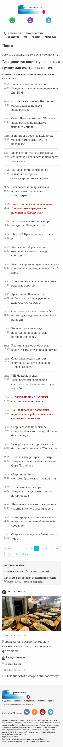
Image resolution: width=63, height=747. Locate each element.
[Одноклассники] (35, 712)
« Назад (8, 548)
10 (57, 548)
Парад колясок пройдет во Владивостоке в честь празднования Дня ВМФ (35, 88)
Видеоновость (16, 657)
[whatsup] (12, 20)
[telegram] (48, 20)
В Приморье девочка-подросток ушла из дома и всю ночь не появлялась (32, 140)
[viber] (30, 20)
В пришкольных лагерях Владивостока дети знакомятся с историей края (32, 491)
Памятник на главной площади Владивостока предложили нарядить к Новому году (31, 208)
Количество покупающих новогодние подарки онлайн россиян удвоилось (29, 332)
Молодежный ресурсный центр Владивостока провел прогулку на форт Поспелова (33, 461)
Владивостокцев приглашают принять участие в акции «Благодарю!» (30, 191)
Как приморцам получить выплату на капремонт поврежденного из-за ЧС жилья (35, 268)
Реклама (42, 700)
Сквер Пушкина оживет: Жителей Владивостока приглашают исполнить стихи (33, 122)
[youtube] (43, 712)
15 (17, 554)
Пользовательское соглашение (18, 704)
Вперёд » (27, 554)
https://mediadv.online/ (10, 737)
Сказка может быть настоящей (26, 571)
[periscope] (50, 712)
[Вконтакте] (27, 712)
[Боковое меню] (4, 33)
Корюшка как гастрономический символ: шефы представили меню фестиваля (26, 646)
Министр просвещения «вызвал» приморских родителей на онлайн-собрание (33, 521)
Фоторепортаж (17, 591)
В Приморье (14, 33)
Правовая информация (24, 700)
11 (5, 554)
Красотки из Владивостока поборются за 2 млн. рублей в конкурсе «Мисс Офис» (30, 298)
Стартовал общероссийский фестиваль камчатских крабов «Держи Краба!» (31, 363)
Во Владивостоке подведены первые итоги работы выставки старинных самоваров (32, 414)
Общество (13, 36)
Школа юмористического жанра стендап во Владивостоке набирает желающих (34, 157)
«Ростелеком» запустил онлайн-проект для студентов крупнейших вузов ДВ (33, 315)
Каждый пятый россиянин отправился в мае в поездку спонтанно (29, 251)
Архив (51, 700)
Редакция (6, 700)
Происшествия (34, 33)
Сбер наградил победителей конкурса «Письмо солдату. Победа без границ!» (34, 431)
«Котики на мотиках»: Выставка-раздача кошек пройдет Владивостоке (32, 105)
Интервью (50, 36)
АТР (26, 36)
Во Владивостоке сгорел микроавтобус (30, 676)
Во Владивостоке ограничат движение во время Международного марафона (29, 174)
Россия (36, 36)
